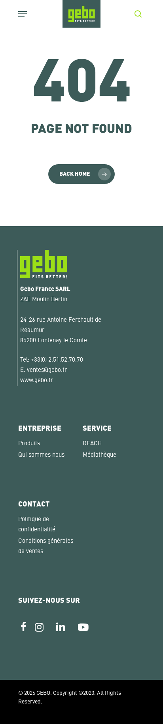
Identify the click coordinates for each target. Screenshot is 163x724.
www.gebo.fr (36, 381)
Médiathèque (99, 455)
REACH (92, 444)
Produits (29, 444)
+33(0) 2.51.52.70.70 (57, 360)
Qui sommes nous (41, 455)
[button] (14, 710)
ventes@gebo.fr (47, 370)
